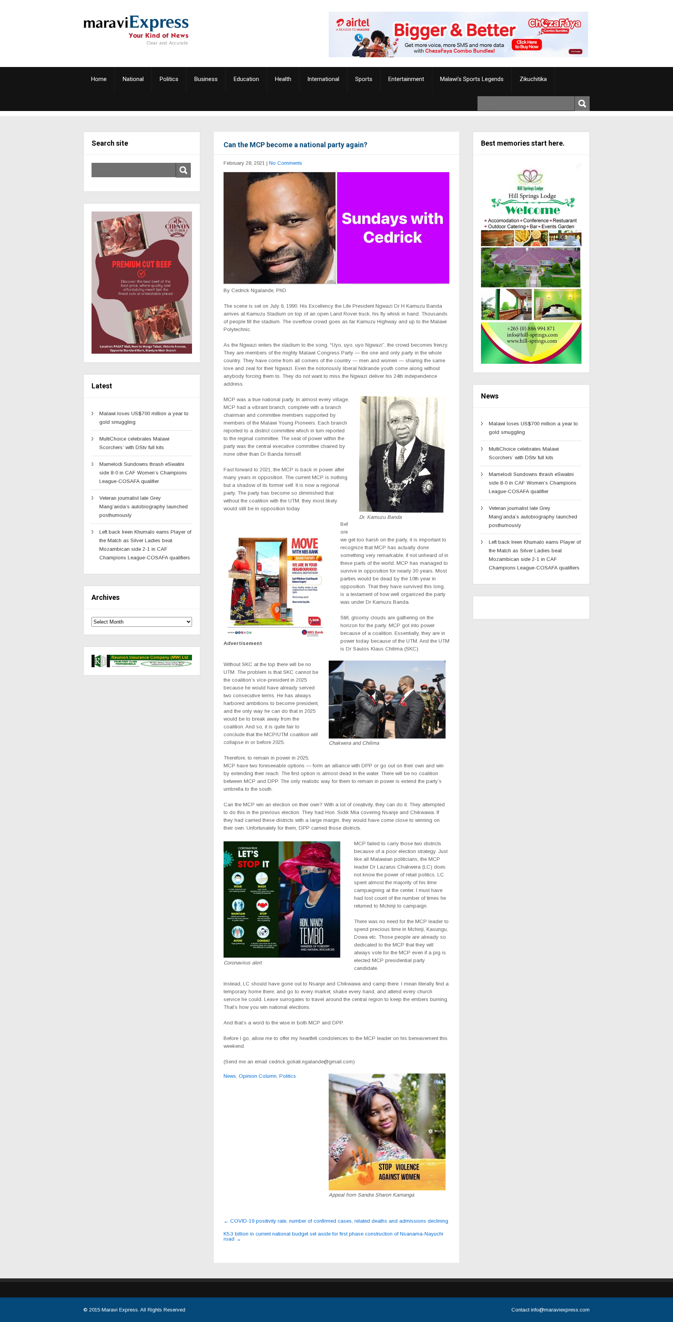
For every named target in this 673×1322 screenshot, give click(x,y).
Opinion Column (258, 1076)
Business (206, 79)
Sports (363, 79)
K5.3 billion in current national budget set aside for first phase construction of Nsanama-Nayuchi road (333, 1236)
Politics (169, 79)
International (323, 79)
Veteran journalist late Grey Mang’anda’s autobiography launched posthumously (143, 506)
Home (99, 79)
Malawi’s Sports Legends (472, 79)
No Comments (285, 163)
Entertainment (406, 79)
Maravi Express (120, 1310)
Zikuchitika (533, 79)
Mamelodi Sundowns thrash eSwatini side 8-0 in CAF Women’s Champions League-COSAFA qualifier (143, 472)
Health (283, 79)
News (230, 1076)
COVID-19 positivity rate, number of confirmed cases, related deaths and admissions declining (336, 1221)
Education (246, 79)
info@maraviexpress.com (560, 1310)
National (133, 79)
